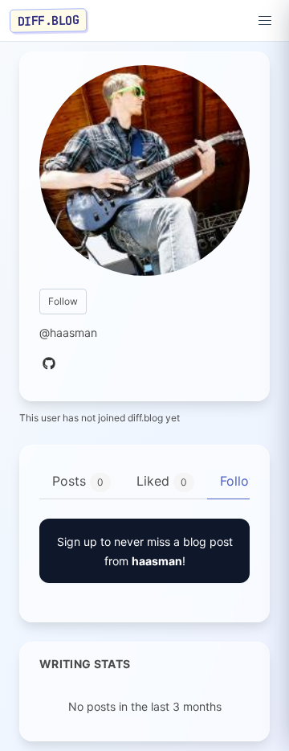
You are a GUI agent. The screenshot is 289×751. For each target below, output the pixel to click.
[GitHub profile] (49, 364)
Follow (63, 301)
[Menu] (264, 20)
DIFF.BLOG (48, 20)
